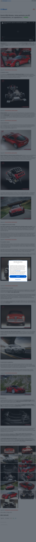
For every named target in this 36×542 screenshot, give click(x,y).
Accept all (18, 276)
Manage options (18, 279)
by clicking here (18, 270)
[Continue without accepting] (18, 263)
